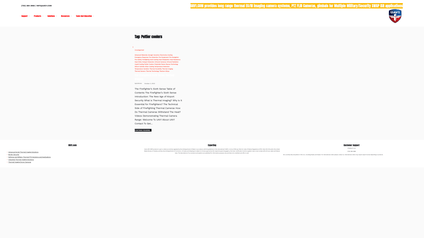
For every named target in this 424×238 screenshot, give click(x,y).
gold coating (154, 59)
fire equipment (164, 57)
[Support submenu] (29, 16)
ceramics (156, 55)
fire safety (138, 59)
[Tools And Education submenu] (93, 16)
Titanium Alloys (164, 71)
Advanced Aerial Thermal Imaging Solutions (23, 152)
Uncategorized (139, 50)
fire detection (153, 57)
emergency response (141, 57)
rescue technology (172, 64)
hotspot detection (148, 62)
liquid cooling (139, 64)
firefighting (145, 59)
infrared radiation (172, 62)
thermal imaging (167, 69)
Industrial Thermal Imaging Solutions (21, 159)
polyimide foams (159, 64)
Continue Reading (142, 130)
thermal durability (156, 69)
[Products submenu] (42, 16)
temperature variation (142, 69)
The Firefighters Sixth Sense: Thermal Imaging (154, 77)
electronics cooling (166, 55)
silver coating (149, 66)
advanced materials (141, 55)
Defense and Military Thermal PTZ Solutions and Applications (29, 157)
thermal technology (152, 71)
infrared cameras (160, 62)
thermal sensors (140, 71)
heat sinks (138, 62)
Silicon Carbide (140, 66)
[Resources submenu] (71, 16)
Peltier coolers (149, 64)
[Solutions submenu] (56, 16)
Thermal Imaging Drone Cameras (19, 162)
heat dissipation (164, 59)
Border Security (13, 154)
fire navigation (174, 57)
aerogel (150, 55)
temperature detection (161, 66)
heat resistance (175, 59)
